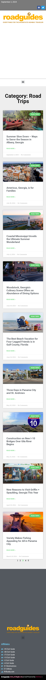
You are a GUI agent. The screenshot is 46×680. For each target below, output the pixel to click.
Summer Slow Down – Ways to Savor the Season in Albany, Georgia (22, 139)
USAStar (39, 677)
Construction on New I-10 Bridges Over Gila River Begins (20, 441)
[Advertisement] (23, 52)
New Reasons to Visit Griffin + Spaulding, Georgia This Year (22, 491)
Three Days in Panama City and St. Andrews (21, 391)
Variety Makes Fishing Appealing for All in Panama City (21, 541)
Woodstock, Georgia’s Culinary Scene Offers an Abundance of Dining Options (22, 290)
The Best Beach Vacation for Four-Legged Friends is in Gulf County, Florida (22, 341)
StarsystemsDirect (16, 677)
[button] (23, 82)
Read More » (11, 148)
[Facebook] (39, 7)
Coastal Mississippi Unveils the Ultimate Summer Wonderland (21, 239)
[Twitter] (43, 7)
